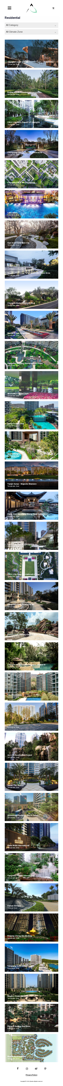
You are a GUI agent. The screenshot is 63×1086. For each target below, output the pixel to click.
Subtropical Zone (13, 215)
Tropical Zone (12, 426)
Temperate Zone (13, 64)
